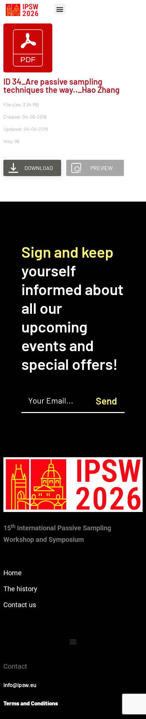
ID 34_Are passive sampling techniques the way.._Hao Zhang (61, 85)
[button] (60, 9)
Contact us (19, 605)
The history (20, 589)
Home (12, 573)
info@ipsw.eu (19, 684)
